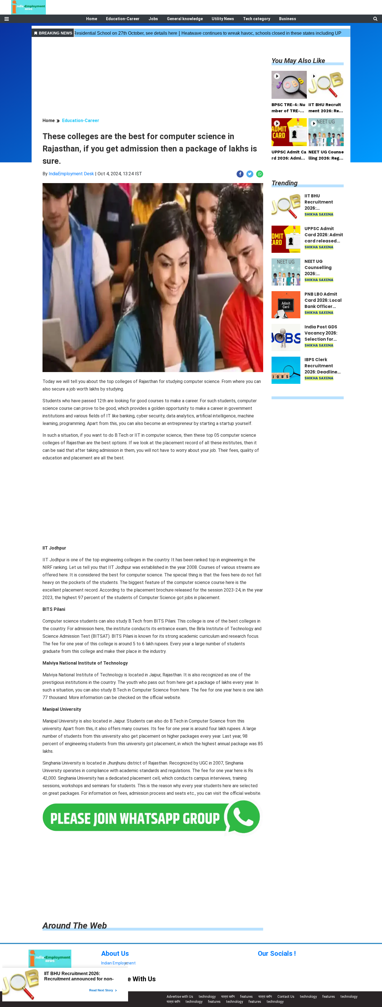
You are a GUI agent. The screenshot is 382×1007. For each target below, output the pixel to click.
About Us (115, 953)
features (246, 997)
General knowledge (185, 19)
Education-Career (123, 19)
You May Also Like (298, 61)
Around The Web (75, 925)
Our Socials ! (277, 953)
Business (287, 19)
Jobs (153, 19)
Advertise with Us (180, 997)
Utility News (223, 19)
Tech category (256, 19)
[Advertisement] (153, 78)
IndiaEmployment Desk (71, 173)
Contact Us (285, 997)
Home (91, 19)
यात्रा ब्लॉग (228, 997)
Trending (285, 183)
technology (207, 997)
